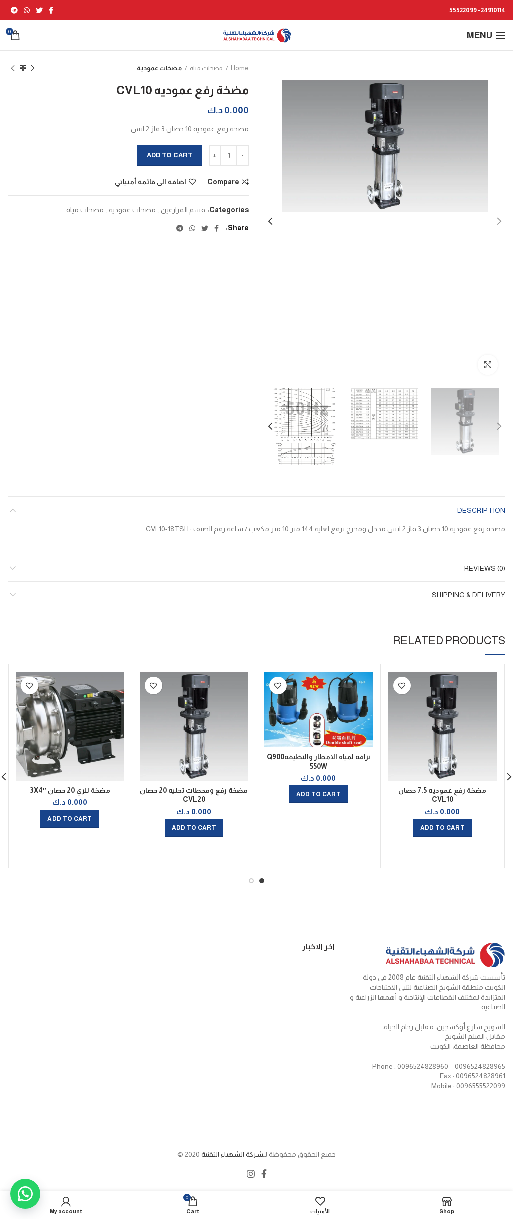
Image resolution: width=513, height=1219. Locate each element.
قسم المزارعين (183, 210)
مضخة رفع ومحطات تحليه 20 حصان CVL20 (194, 794)
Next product (13, 68)
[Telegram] (14, 10)
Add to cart (169, 155)
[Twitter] (39, 10)
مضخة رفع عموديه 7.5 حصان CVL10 (442, 794)
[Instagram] (251, 1173)
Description (481, 510)
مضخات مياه (206, 68)
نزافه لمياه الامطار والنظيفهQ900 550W (318, 761)
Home (240, 68)
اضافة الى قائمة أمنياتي (150, 181)
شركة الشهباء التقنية (231, 1154)
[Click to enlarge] (488, 365)
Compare (223, 181)
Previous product (33, 68)
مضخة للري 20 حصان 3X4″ (70, 790)
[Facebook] (51, 10)
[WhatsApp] (27, 10)
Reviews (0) (484, 568)
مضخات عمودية (159, 68)
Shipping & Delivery (468, 595)
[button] (25, 1194)
